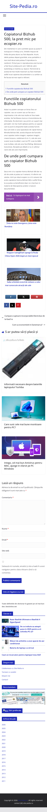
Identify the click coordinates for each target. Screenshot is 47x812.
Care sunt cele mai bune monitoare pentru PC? (22, 426)
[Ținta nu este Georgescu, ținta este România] (23, 215)
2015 (3, 766)
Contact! (5, 680)
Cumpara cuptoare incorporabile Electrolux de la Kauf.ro (25, 317)
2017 (3, 758)
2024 (3, 732)
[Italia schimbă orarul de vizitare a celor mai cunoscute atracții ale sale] (23, 274)
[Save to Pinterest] (18, 305)
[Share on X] (12, 305)
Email (5, 540)
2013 (3, 773)
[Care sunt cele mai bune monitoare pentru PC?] (23, 398)
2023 (3, 736)
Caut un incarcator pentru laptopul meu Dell (21, 655)
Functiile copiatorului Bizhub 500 (19, 88)
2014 (3, 770)
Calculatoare (9, 29)
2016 (3, 762)
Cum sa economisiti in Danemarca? (27, 325)
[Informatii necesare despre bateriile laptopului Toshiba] (23, 339)
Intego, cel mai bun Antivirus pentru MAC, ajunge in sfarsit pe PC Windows (23, 465)
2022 (3, 740)
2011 (3, 781)
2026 (3, 725)
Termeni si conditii (9, 672)
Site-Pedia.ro (23, 6)
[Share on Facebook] (6, 305)
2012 (3, 777)
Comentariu (8, 497)
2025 (3, 728)
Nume (5, 528)
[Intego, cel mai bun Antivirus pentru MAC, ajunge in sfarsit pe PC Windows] (23, 438)
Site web (5, 550)
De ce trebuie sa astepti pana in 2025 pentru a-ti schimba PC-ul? (30, 629)
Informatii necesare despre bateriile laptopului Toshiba (23, 386)
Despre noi (6, 676)
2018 (3, 755)
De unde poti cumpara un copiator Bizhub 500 (24, 92)
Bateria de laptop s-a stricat (22, 648)
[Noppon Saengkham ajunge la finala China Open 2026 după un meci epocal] (23, 244)
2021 (3, 743)
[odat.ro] (23, 698)
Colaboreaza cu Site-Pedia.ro (13, 668)
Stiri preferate (15, 710)
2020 (3, 747)
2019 (3, 751)
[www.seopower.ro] (23, 692)
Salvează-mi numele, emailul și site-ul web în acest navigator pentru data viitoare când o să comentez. (23, 569)
